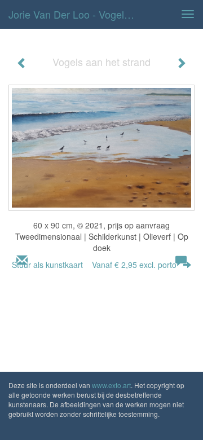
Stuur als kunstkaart (94, 264)
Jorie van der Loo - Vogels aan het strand (77, 14)
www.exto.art (111, 385)
